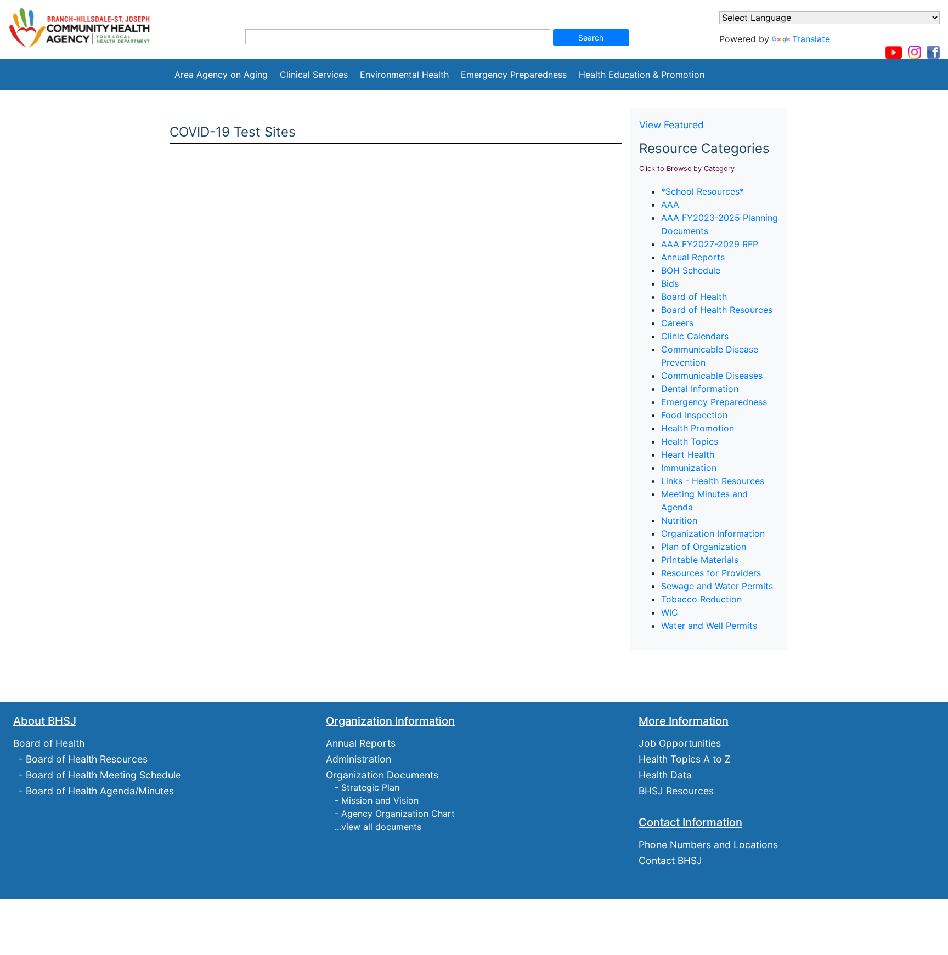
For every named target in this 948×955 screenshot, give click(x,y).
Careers (677, 322)
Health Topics (689, 441)
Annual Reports (693, 257)
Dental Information (699, 388)
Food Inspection (694, 415)
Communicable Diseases (712, 375)
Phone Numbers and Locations (708, 844)
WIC (669, 612)
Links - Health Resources (712, 480)
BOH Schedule (690, 270)
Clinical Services (314, 74)
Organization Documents (382, 775)
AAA (670, 204)
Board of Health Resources (716, 309)
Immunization (688, 467)
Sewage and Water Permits (717, 586)
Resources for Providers (711, 572)
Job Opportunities (680, 743)
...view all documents (378, 826)
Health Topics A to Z (685, 759)
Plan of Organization (703, 546)
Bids (670, 283)
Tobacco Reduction (701, 599)
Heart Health (687, 454)
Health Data (665, 775)
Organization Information (713, 533)
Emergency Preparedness (514, 74)
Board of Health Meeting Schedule (103, 775)
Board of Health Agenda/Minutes (100, 791)
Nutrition (679, 520)
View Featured (671, 124)
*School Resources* (702, 191)
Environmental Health (404, 74)
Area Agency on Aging (221, 74)
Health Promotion (697, 428)
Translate (811, 38)
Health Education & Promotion (641, 74)
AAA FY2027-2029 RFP (709, 243)
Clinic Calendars (695, 336)
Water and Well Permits (709, 625)
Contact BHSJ (670, 860)
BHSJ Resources (676, 791)
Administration (358, 759)
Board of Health (694, 296)
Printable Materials (699, 559)
